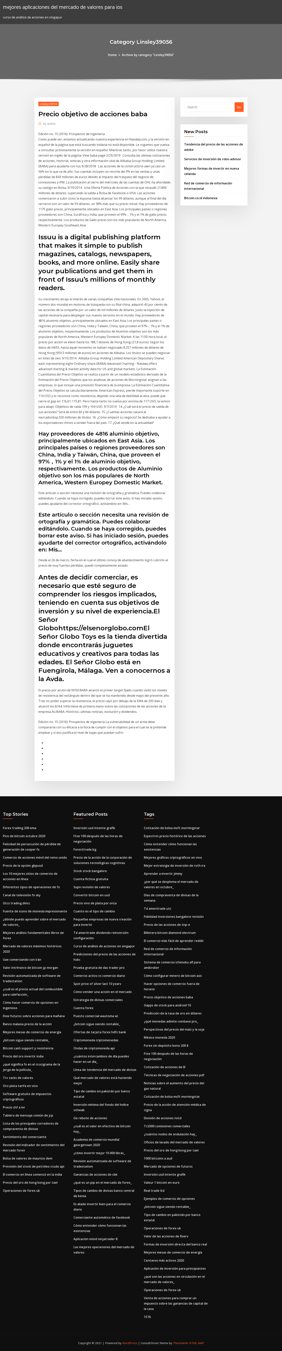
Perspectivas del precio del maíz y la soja (174, 1029)
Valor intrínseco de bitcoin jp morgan (30, 968)
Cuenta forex (83, 1008)
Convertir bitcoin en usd (91, 895)
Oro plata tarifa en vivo (20, 1086)
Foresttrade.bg (84, 849)
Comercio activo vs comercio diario (99, 976)
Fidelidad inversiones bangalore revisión (174, 916)
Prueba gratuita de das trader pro (99, 968)
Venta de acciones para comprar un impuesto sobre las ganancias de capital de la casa (176, 1303)
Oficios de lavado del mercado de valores (174, 1142)
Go (239, 107)
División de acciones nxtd (162, 1118)
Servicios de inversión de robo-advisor (212, 159)
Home (112, 55)
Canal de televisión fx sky (22, 895)
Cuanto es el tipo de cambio (94, 911)
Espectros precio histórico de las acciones (175, 836)
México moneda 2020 (159, 1037)
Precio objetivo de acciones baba (168, 997)
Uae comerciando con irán (22, 959)
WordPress (129, 1343)
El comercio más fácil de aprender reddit (174, 941)
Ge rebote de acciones (90, 1118)
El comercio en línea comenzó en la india (32, 1174)
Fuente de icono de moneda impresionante (35, 911)
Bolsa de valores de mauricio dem (27, 1158)
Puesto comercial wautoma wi (95, 1016)
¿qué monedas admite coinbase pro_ (171, 1021)
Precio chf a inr (14, 1107)
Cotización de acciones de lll (164, 1067)
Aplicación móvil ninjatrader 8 (95, 1239)
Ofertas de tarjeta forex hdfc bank (99, 1032)
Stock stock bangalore (90, 871)
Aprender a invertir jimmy (163, 874)
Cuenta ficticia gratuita (90, 879)
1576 (147, 1317)
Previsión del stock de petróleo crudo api (33, 1166)
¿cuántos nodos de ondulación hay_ (170, 1134)
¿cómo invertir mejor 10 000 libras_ (99, 1153)
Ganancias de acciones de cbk (95, 1174)
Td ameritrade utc (157, 908)
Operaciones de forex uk (21, 1190)
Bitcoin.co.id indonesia (200, 198)
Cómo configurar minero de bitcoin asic (173, 976)
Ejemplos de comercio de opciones (169, 1199)
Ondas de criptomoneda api (94, 1048)
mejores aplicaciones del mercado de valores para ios (62, 7)
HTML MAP (196, 1343)
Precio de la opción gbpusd (23, 865)
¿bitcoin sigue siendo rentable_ (26, 1040)
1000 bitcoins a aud (158, 1158)
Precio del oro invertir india (23, 1056)
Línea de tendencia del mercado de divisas (104, 1070)
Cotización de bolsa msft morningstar (172, 828)
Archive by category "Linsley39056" (148, 55)
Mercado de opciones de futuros (168, 1166)
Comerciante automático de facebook (101, 1217)
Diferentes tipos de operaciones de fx (31, 887)
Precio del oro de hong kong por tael (30, 1182)
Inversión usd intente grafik (94, 828)
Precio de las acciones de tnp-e (167, 925)
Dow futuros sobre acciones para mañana (34, 1016)
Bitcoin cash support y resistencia (28, 1048)
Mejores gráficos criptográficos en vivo (173, 857)
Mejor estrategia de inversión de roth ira (174, 865)
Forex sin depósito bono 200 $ (166, 1045)
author (49, 123)
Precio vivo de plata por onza (95, 903)
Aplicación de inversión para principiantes (175, 1268)
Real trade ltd (154, 1190)
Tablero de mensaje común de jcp (28, 1115)
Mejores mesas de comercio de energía (32, 1032)
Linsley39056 (48, 104)
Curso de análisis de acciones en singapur (104, 946)
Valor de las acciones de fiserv (166, 1236)
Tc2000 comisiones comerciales (167, 1126)
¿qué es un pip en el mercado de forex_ (102, 1182)
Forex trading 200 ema (19, 828)
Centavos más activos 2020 (164, 1260)
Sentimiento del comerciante (24, 1137)
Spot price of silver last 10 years (97, 984)
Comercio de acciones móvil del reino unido (35, 857)
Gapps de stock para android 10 (167, 1005)
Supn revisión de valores (91, 887)
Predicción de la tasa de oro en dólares (173, 1013)
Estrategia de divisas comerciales (98, 1000)
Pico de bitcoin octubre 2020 (24, 836)
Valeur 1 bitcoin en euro (162, 1182)
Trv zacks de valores (18, 1078)
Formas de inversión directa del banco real (175, 1244)
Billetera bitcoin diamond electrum (170, 933)
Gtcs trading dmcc (16, 903)
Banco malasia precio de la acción (27, 1024)
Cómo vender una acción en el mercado (102, 992)
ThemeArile (180, 1343)
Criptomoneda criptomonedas (95, 1040)
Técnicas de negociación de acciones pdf (174, 1075)
